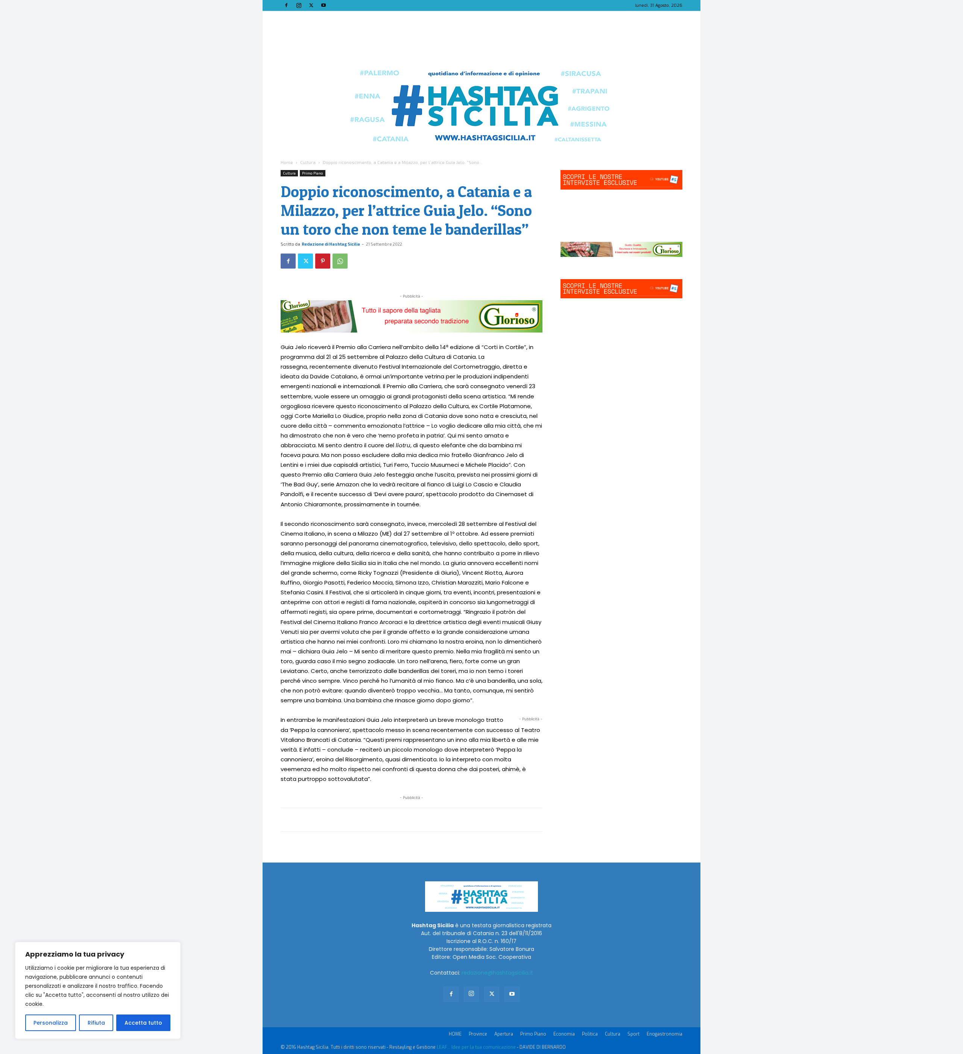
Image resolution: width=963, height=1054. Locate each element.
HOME (455, 1034)
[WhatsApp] (340, 261)
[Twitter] (311, 5)
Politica (590, 1034)
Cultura (308, 162)
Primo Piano (312, 173)
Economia (564, 1034)
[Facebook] (286, 5)
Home (287, 162)
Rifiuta (96, 1023)
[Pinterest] (322, 261)
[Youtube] (323, 5)
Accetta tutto (143, 1023)
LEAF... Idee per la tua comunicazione (476, 1047)
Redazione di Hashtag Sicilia (331, 243)
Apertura (503, 1034)
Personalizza (50, 1023)
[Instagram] (298, 5)
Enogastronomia (664, 1034)
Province (478, 1034)
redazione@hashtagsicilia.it (497, 973)
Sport (633, 1034)
